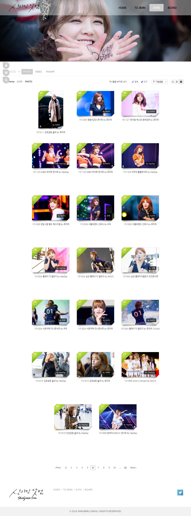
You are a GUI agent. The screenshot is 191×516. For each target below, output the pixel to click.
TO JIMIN (139, 7)
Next (133, 467)
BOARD (172, 7)
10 (114, 467)
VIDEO (38, 71)
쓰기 (145, 82)
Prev (58, 467)
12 (125, 467)
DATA (156, 7)
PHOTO (27, 71)
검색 (136, 82)
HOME (123, 7)
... (119, 467)
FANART (50, 71)
